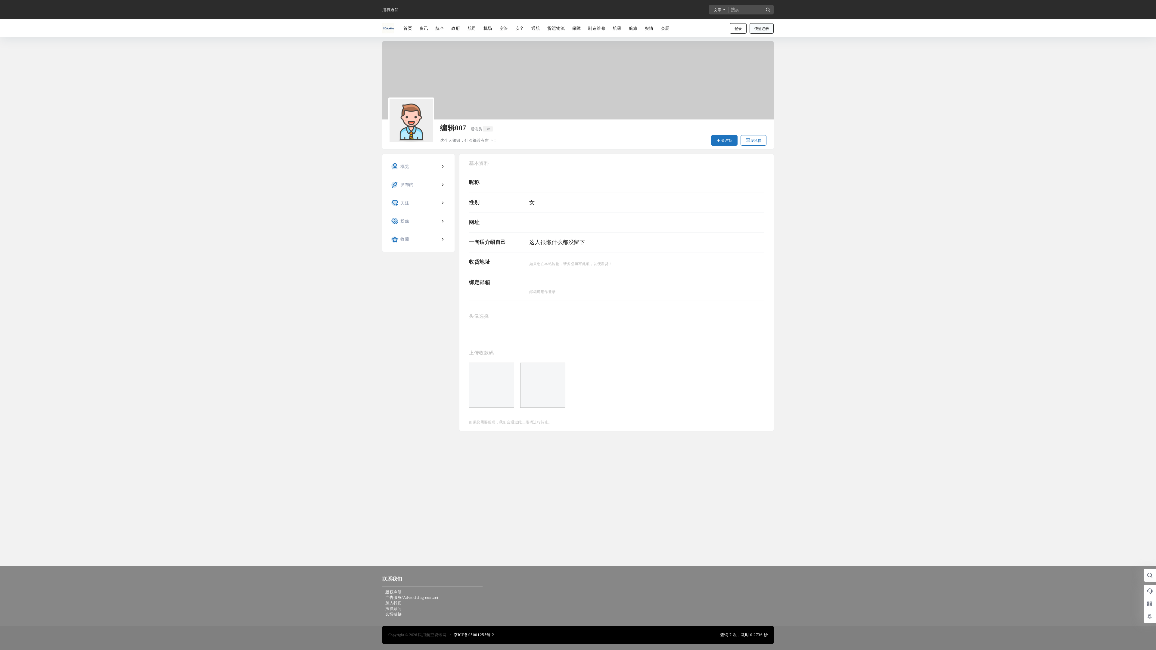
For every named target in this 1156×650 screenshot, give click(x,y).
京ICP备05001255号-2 (474, 635)
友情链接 (393, 614)
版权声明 (393, 592)
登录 (738, 28)
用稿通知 (390, 10)
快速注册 (761, 28)
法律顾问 (393, 608)
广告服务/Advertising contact (411, 597)
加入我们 (393, 603)
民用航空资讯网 (431, 635)
